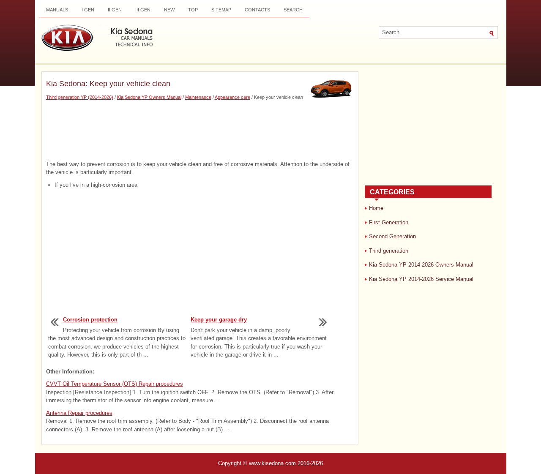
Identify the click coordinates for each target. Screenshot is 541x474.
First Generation (388, 222)
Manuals (57, 9)
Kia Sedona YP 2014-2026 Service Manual (421, 279)
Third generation (388, 251)
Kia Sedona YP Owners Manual (149, 97)
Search (293, 9)
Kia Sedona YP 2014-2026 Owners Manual (421, 265)
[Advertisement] (200, 130)
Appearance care (232, 97)
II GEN (115, 9)
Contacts (257, 9)
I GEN (88, 9)
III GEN (142, 9)
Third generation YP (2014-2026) (79, 97)
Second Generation (392, 236)
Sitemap (221, 9)
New (169, 9)
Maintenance (198, 97)
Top (193, 9)
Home (376, 208)
